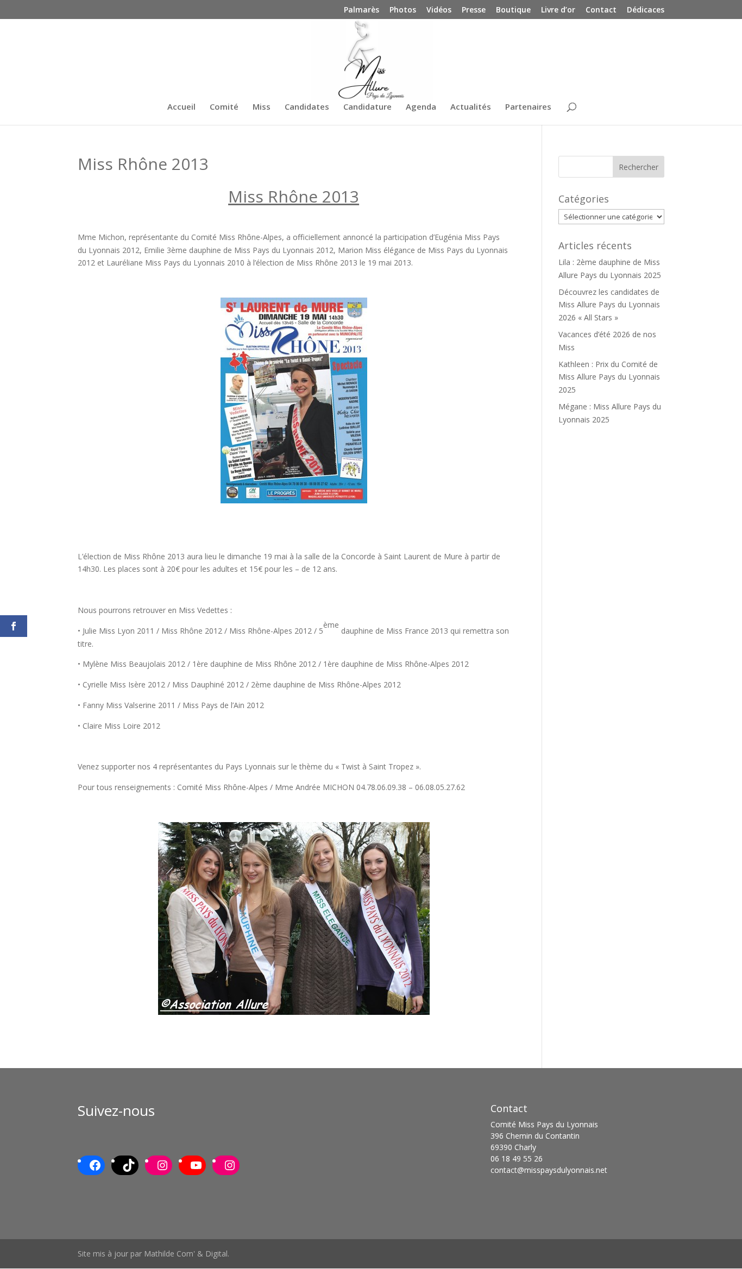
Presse (474, 10)
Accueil (181, 107)
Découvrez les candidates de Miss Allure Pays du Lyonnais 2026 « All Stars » (609, 305)
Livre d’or (558, 10)
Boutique (513, 10)
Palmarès (361, 10)
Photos (402, 10)
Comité (224, 107)
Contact (601, 10)
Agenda (421, 107)
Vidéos (438, 10)
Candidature (367, 107)
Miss (262, 107)
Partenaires (528, 107)
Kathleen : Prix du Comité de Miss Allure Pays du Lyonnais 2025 (609, 377)
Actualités (470, 107)
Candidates (307, 107)
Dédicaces (645, 10)
